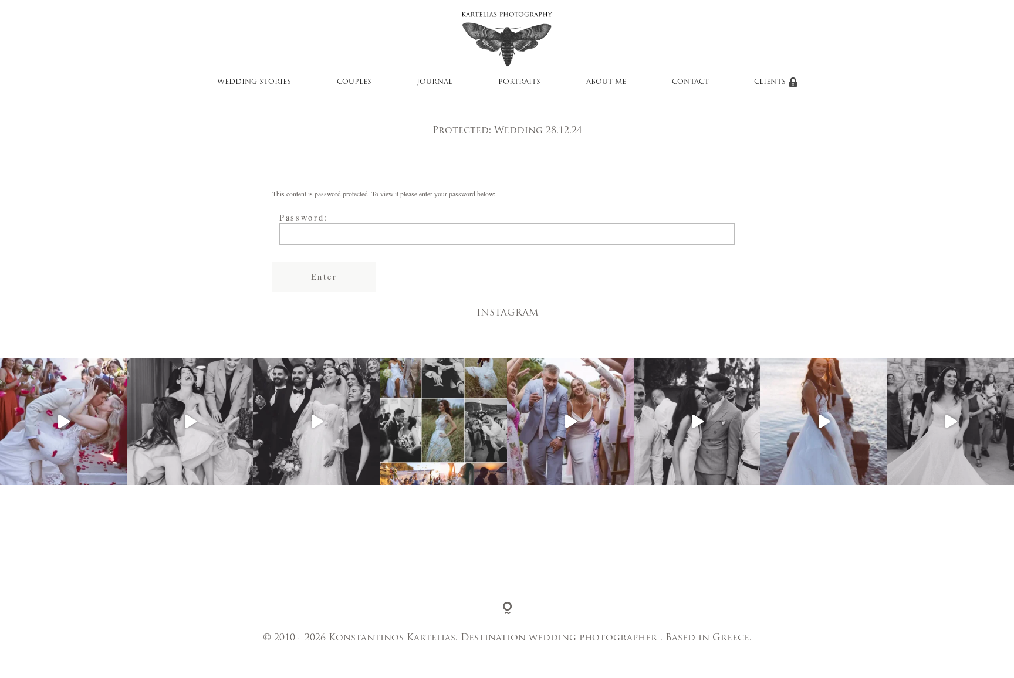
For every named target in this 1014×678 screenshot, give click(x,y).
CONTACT (690, 82)
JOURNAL (434, 82)
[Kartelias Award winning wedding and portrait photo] (570, 421)
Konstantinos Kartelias (392, 638)
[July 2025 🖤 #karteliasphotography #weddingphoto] (697, 421)
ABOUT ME (606, 82)
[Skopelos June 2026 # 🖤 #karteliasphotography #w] (63, 421)
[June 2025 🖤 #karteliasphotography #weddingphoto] (950, 421)
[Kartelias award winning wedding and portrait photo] (823, 421)
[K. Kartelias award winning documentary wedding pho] (443, 421)
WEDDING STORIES (254, 82)
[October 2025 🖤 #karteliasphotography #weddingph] (190, 421)
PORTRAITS (519, 82)
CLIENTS (770, 82)
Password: (304, 217)
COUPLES (354, 82)
